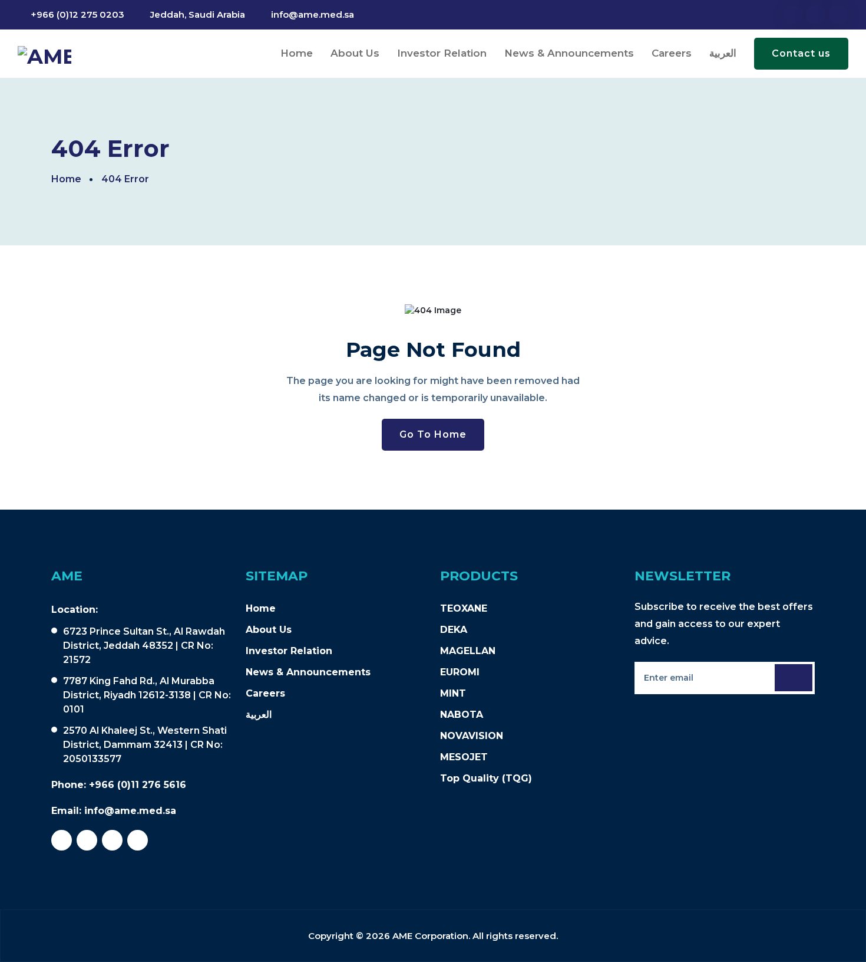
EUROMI (460, 672)
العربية (722, 53)
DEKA (453, 629)
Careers (672, 53)
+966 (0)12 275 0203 (77, 14)
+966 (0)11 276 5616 (137, 784)
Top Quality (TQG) (486, 778)
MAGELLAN (467, 650)
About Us (354, 53)
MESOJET (464, 757)
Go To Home (433, 434)
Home (296, 53)
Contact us (801, 53)
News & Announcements (569, 53)
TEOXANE (463, 608)
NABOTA (461, 714)
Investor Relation (442, 53)
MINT (453, 693)
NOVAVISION (471, 735)
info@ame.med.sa (312, 14)
